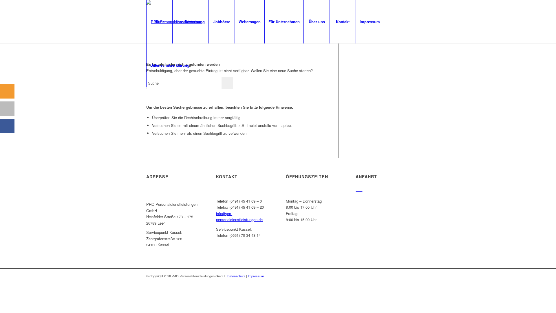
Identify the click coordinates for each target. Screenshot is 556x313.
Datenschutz (236, 276)
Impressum (256, 276)
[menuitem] (159, 21)
